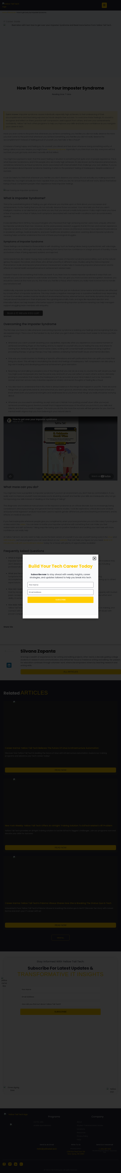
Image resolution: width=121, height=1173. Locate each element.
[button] (94, 558)
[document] (60, 586)
